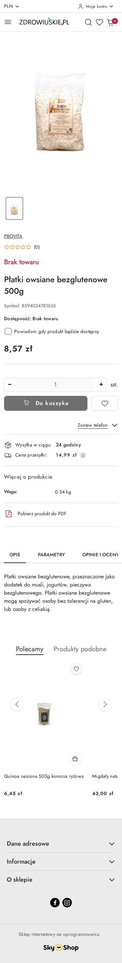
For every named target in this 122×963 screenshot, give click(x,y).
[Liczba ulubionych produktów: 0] (99, 22)
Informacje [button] (21, 861)
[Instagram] (67, 902)
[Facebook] (55, 902)
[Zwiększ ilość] (101, 384)
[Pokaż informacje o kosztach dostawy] (83, 455)
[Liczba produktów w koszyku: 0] (110, 22)
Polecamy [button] (29, 649)
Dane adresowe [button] (28, 843)
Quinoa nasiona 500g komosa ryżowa (44, 776)
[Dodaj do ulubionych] (105, 403)
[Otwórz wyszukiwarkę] (88, 22)
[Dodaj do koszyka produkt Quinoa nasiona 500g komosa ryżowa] (75, 758)
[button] (22, 247)
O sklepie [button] (20, 879)
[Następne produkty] (105, 704)
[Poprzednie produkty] (17, 704)
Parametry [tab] (51, 554)
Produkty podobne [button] (80, 649)
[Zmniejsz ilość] (9, 384)
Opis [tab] (14, 554)
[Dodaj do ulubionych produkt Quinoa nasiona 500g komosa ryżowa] (76, 669)
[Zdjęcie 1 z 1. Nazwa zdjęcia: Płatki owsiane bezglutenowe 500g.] (14, 208)
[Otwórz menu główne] (8, 22)
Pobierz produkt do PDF (42, 513)
